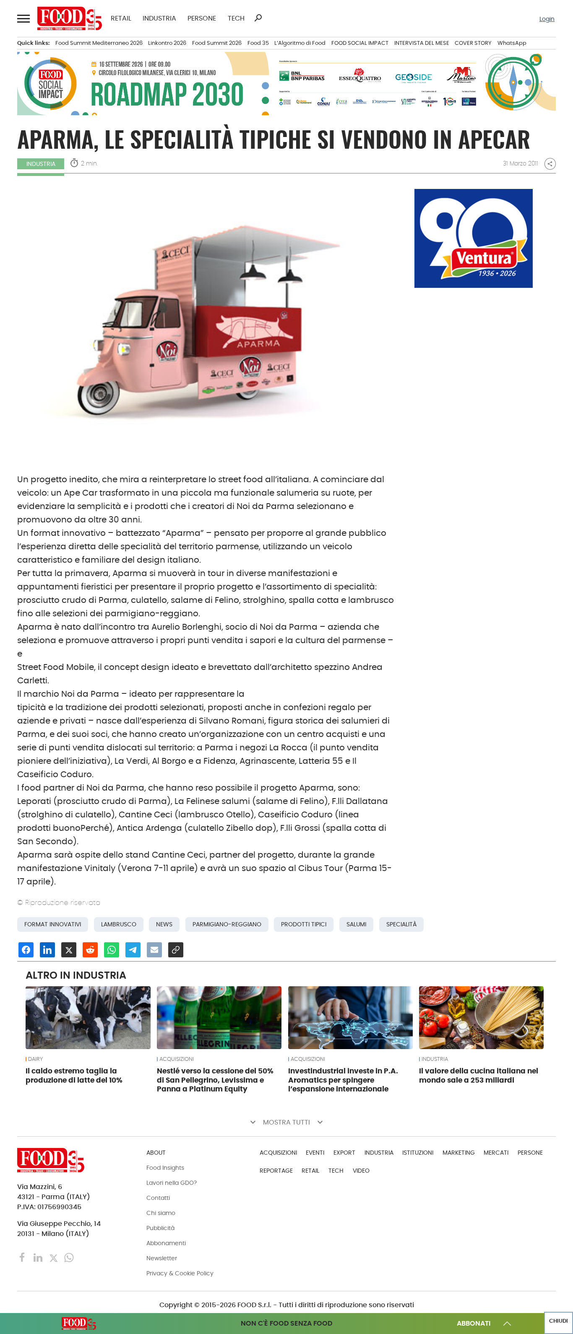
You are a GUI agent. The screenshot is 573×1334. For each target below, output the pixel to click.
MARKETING (459, 1152)
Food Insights (165, 1167)
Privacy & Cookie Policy (180, 1273)
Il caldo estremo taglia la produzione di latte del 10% (74, 1075)
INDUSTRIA (159, 18)
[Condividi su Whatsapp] (111, 949)
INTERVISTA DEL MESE (421, 43)
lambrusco (118, 924)
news (164, 924)
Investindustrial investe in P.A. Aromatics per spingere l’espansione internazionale (343, 1080)
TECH (236, 18)
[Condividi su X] (68, 949)
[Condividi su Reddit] (90, 949)
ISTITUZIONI (417, 1152)
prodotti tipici (303, 924)
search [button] (258, 18)
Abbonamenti (166, 1243)
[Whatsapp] (69, 1257)
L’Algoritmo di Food (300, 43)
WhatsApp (511, 43)
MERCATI (496, 1152)
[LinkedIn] (39, 1257)
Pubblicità (160, 1228)
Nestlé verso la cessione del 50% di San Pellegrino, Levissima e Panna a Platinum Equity (215, 1080)
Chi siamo (160, 1213)
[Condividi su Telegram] (133, 949)
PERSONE (202, 18)
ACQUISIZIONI (176, 1059)
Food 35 (258, 43)
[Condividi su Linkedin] (47, 949)
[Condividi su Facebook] (26, 949)
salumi (356, 924)
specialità (401, 924)
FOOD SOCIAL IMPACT (359, 43)
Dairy (35, 1059)
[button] (23, 18)
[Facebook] (23, 1257)
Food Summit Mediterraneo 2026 (99, 43)
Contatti (158, 1198)
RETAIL (121, 18)
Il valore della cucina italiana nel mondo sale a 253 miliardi (478, 1075)
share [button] (550, 164)
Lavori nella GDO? (171, 1183)
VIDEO (361, 1170)
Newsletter (161, 1258)
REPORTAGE (276, 1170)
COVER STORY (473, 43)
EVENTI (315, 1152)
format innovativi (52, 924)
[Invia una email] (154, 949)
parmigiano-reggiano (227, 924)
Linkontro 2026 (167, 43)
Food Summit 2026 (217, 43)
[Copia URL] (175, 949)
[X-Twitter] (54, 1257)
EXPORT (344, 1152)
